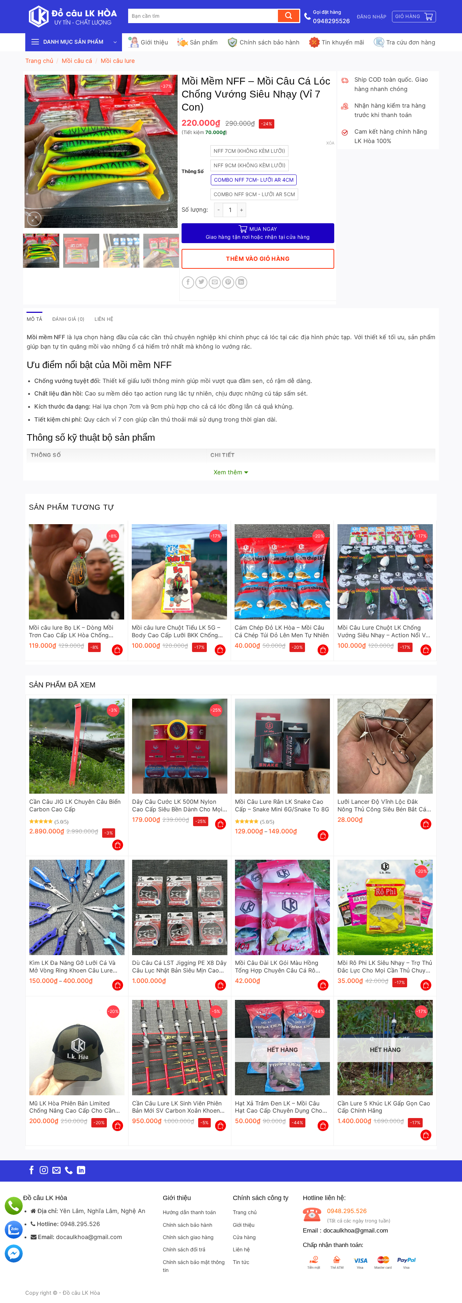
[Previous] (36, 151)
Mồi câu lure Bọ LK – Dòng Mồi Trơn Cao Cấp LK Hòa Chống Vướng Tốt (71, 631)
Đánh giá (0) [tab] (68, 319)
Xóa (330, 143)
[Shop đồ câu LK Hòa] (72, 17)
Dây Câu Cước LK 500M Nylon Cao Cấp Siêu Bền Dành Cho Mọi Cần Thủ (177, 805)
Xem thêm (228, 472)
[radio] (249, 151)
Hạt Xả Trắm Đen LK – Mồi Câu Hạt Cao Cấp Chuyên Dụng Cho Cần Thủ (278, 1107)
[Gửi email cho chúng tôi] (56, 1170)
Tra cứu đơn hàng (410, 42)
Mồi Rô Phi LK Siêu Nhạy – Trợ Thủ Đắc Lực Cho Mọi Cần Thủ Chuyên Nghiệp (384, 966)
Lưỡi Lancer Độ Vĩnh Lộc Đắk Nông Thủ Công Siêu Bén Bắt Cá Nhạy (381, 805)
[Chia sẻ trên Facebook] (188, 282)
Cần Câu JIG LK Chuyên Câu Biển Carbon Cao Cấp (75, 805)
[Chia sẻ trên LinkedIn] (241, 282)
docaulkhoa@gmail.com (89, 1237)
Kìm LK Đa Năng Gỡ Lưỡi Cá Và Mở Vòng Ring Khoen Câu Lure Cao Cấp (72, 966)
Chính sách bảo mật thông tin (194, 1266)
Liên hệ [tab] (104, 319)
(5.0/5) (62, 821)
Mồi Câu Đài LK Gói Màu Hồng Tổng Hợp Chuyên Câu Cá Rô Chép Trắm (276, 966)
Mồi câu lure (118, 60)
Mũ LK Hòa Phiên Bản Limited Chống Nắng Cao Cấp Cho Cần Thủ (72, 1107)
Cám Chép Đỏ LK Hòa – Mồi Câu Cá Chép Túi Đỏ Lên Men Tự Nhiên (282, 631)
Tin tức (241, 1262)
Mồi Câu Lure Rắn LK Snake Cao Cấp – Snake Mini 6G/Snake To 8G (282, 805)
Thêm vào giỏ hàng (257, 258)
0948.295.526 (80, 1224)
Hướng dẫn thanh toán (189, 1212)
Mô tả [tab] (34, 319)
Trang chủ (39, 60)
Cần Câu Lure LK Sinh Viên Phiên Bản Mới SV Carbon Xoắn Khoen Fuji (177, 1107)
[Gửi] (288, 16)
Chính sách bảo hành (270, 42)
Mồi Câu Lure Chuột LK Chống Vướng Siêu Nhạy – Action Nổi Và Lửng (383, 631)
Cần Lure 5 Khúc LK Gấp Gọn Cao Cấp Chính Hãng (383, 1107)
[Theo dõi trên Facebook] (31, 1170)
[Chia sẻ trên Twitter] (201, 282)
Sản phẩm (204, 42)
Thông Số (193, 171)
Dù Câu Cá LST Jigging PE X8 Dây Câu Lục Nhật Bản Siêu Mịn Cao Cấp (179, 966)
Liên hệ (241, 1249)
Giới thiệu (154, 42)
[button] (371, 16)
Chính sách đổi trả (184, 1249)
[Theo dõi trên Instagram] (44, 1170)
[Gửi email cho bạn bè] (215, 282)
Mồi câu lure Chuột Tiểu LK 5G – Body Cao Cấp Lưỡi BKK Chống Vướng (176, 631)
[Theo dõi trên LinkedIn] (81, 1170)
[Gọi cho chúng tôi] (69, 1170)
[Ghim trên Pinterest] (228, 282)
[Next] (165, 151)
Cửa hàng (244, 1237)
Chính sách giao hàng (188, 1237)
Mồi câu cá (77, 60)
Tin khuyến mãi (343, 42)
